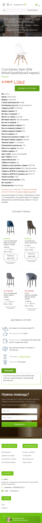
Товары (28, 25)
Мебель (36, 25)
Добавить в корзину (27, 88)
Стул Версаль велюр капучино (31, 242)
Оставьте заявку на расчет (26, 192)
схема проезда (24, 357)
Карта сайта (27, 462)
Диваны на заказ (8, 456)
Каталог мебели (17, 25)
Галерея (4, 508)
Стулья (22, 28)
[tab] (9, 370)
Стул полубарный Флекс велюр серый (10, 295)
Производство (28, 459)
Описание (8, 370)
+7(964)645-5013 (18, 5)
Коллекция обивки (9, 462)
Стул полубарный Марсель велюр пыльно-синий (10, 242)
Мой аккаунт (6, 452)
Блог (3, 505)
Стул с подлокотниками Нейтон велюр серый (31, 296)
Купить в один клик (10, 257)
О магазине (27, 456)
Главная (6, 25)
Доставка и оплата (9, 459)
